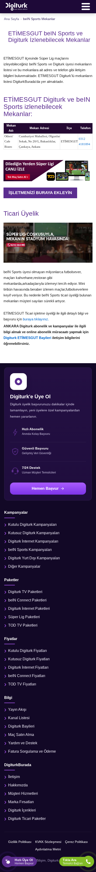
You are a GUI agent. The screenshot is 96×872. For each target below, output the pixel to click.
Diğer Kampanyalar (24, 566)
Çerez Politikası (76, 842)
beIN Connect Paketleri (27, 600)
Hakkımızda (18, 785)
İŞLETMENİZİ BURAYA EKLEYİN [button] (40, 192)
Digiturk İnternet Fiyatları (28, 667)
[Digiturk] (17, 6)
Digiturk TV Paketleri (25, 592)
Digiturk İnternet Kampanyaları (33, 541)
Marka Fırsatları (21, 802)
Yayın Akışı (17, 709)
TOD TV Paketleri (23, 625)
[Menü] (86, 6)
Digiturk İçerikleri (22, 810)
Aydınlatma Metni (48, 849)
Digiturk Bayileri (21, 726)
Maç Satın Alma (21, 735)
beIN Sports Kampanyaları (30, 550)
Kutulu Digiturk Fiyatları (27, 651)
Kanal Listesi (19, 718)
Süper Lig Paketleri (24, 617)
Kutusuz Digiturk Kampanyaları (33, 533)
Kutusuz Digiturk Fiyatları (29, 659)
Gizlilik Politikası (19, 842)
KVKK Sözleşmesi (48, 842)
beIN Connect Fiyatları (26, 676)
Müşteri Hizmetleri (23, 793)
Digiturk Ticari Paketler (27, 819)
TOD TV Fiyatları (22, 684)
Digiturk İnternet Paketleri (29, 608)
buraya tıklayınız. (36, 319)
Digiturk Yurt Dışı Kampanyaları (34, 558)
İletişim (14, 777)
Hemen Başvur (45, 488)
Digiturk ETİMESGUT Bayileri (27, 338)
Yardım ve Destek (22, 743)
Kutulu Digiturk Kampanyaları (32, 525)
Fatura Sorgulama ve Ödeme (32, 751)
